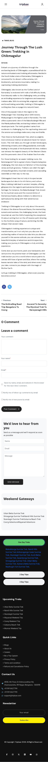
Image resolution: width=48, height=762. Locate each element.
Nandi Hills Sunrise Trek (34, 516)
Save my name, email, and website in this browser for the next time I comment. (24, 384)
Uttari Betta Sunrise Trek (14, 513)
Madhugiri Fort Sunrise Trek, (18, 566)
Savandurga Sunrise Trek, (28, 558)
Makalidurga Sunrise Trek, (17, 549)
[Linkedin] (24, 754)
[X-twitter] (18, 754)
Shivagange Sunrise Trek (14, 516)
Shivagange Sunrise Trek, (16, 561)
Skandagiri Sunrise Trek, (20, 555)
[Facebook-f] (6, 754)
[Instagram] (12, 754)
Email (3, 370)
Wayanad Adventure (26, 522)
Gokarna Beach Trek (32, 519)
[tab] (24, 542)
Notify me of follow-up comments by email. (20, 392)
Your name (6, 358)
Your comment (7, 336)
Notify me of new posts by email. (16, 399)
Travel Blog (9, 41)
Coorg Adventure (11, 522)
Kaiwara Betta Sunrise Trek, (28, 564)
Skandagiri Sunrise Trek (14, 519)
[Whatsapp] (36, 754)
